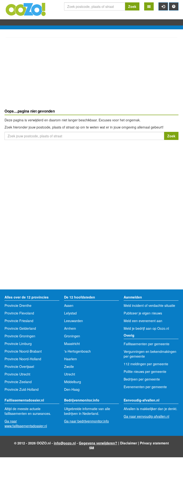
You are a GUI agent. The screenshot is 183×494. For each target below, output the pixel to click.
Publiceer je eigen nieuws (143, 313)
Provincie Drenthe (18, 305)
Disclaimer (128, 443)
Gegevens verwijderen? (98, 443)
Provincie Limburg (18, 343)
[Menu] (149, 6)
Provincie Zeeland (18, 381)
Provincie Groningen (20, 336)
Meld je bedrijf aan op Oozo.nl (146, 328)
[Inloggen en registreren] (163, 6)
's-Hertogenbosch (77, 351)
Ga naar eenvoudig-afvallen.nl (146, 416)
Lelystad (70, 313)
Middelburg (72, 381)
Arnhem (70, 328)
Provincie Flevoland (19, 313)
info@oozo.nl (65, 443)
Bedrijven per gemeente (142, 379)
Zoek (132, 6)
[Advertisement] (91, 74)
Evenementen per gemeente (145, 386)
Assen (68, 305)
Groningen (72, 336)
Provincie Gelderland (20, 328)
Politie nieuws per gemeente (145, 371)
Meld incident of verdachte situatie (149, 305)
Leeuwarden (73, 320)
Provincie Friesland (19, 320)
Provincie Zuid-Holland (22, 389)
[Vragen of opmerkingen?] (173, 6)
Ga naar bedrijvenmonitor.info (86, 421)
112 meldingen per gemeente (146, 363)
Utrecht (69, 374)
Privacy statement (154, 443)
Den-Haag (72, 389)
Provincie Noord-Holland (23, 358)
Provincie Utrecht (17, 374)
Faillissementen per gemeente (146, 343)
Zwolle (69, 366)
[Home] (26, 8)
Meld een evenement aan (143, 320)
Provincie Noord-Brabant (23, 351)
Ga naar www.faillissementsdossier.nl (26, 423)
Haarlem (70, 358)
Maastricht (72, 343)
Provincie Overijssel (19, 366)
